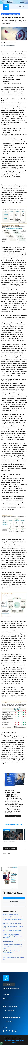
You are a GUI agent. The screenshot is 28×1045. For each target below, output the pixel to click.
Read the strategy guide (12, 816)
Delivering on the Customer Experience (12, 944)
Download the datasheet (9, 848)
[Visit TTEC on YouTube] (6, 1031)
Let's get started (9, 1011)
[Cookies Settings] (1, 1043)
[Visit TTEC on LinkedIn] (3, 1031)
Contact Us (9, 984)
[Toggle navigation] (23, 6)
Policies (5, 999)
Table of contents (14, 901)
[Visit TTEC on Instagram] (15, 1031)
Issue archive (14, 905)
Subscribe (14, 897)
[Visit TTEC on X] (9, 1031)
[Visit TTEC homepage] (6, 977)
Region (20, 6)
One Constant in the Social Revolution (12, 923)
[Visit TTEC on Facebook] (12, 1031)
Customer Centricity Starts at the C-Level (12, 917)
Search (17, 6)
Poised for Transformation (9, 955)
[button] (8, 853)
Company (6, 994)
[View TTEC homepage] (6, 7)
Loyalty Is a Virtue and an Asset (10, 914)
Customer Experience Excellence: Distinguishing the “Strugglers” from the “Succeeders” (12, 936)
